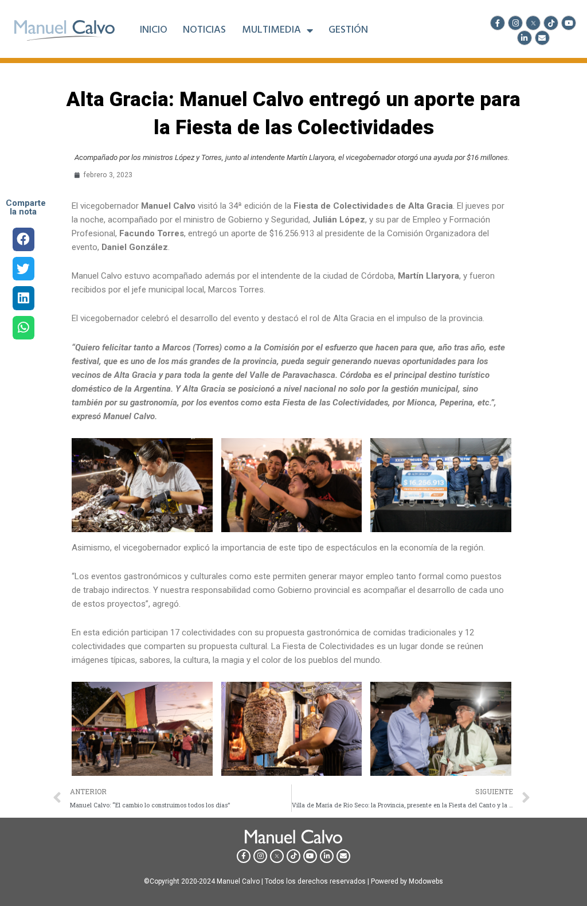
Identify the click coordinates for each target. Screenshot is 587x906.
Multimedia (271, 30)
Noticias (204, 30)
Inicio (153, 30)
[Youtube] (568, 22)
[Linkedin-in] (524, 37)
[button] (23, 239)
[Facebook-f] (497, 22)
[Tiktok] (550, 22)
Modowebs (426, 881)
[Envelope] (542, 37)
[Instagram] (515, 22)
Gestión (348, 30)
